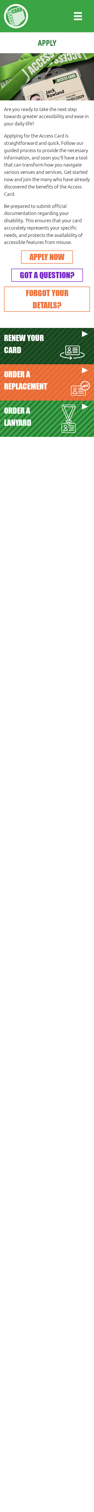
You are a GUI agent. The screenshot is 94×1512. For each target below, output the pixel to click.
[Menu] (78, 16)
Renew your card (24, 344)
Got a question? (47, 275)
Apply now (47, 257)
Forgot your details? (47, 299)
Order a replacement (25, 380)
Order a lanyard (17, 417)
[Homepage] (16, 16)
